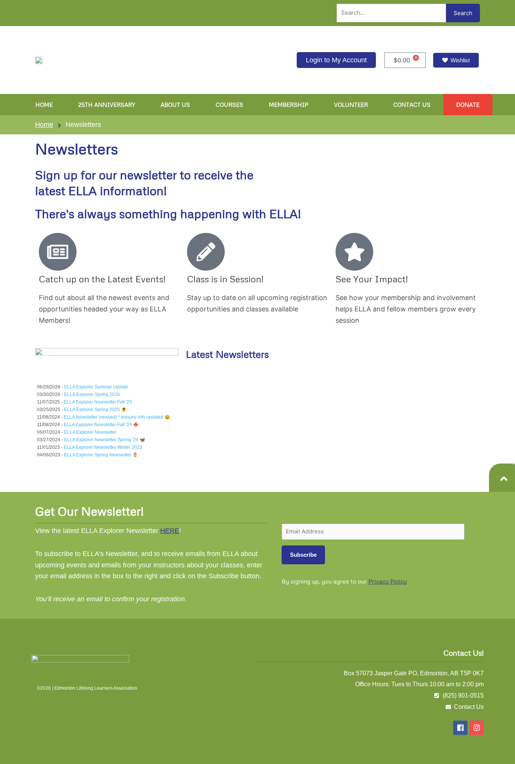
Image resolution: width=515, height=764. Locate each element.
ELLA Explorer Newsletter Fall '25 (98, 402)
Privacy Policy (387, 581)
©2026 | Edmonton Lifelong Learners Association (87, 688)
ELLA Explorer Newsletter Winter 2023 (103, 447)
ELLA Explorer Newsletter (90, 432)
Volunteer (351, 104)
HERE (169, 530)
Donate (468, 104)
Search (463, 13)
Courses (229, 104)
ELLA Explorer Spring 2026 (92, 394)
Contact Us (412, 104)
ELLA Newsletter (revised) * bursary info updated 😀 (117, 417)
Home (44, 104)
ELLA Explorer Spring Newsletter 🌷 (101, 454)
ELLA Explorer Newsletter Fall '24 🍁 (101, 424)
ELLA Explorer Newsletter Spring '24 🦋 (104, 439)
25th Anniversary (106, 104)
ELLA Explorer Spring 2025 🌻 (95, 409)
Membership (288, 104)
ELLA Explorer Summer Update (96, 387)
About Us (175, 104)
